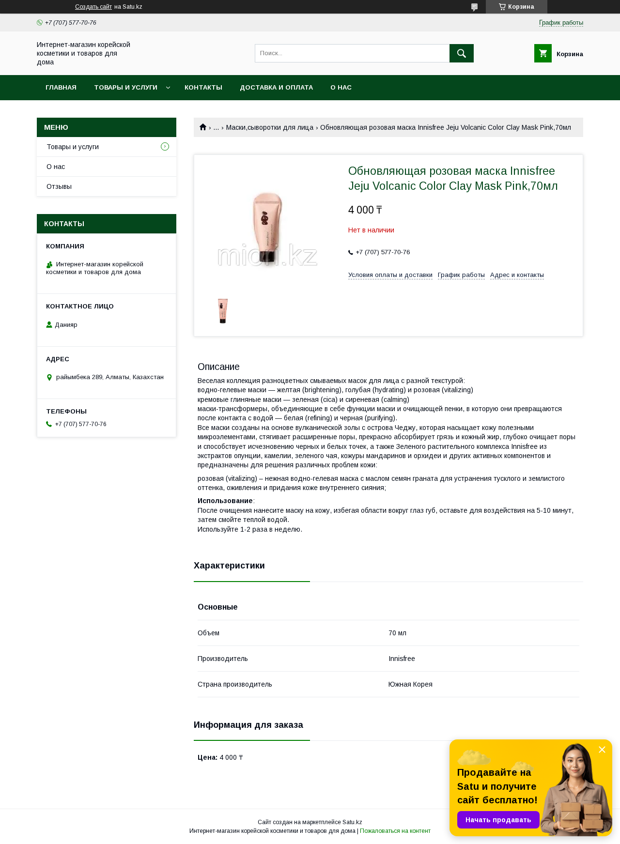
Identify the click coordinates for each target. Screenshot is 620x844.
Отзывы (59, 186)
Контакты (203, 87)
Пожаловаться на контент (395, 831)
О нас (341, 87)
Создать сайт (93, 6)
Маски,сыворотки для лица (269, 127)
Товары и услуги (125, 87)
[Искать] (462, 53)
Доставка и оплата (276, 87)
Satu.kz (352, 822)
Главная (61, 87)
